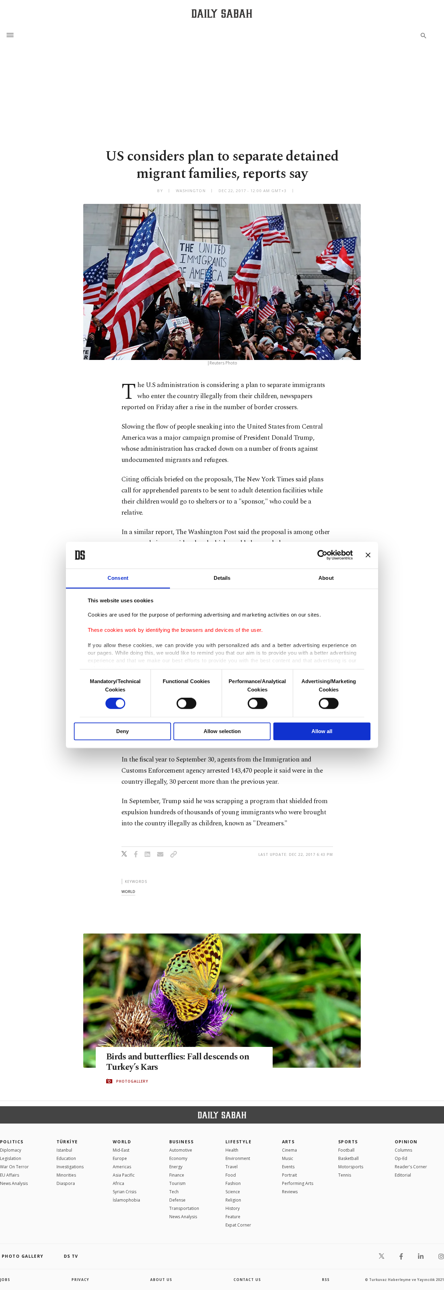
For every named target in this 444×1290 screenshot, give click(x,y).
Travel (231, 1167)
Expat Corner (238, 1225)
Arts (288, 1142)
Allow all (321, 731)
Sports (348, 1142)
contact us (247, 1279)
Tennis (344, 1175)
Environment (237, 1158)
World (122, 1142)
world (128, 891)
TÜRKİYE (67, 1142)
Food (230, 1175)
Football (346, 1150)
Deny (122, 731)
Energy (175, 1167)
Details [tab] (222, 578)
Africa (118, 1183)
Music (287, 1158)
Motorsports (350, 1167)
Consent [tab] (118, 578)
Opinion (406, 1142)
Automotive (180, 1150)
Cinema (289, 1150)
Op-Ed (401, 1158)
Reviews (290, 1192)
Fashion (233, 1183)
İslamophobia (126, 1200)
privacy (80, 1279)
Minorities (66, 1175)
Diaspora (66, 1183)
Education (66, 1158)
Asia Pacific (124, 1175)
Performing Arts (297, 1183)
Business (181, 1142)
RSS (326, 1279)
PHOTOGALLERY (132, 1081)
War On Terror (14, 1167)
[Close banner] (368, 555)
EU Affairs (9, 1175)
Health (231, 1150)
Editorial (403, 1175)
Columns (403, 1150)
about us (161, 1279)
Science (232, 1192)
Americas (122, 1167)
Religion (233, 1200)
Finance (176, 1175)
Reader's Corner (411, 1167)
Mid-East (121, 1150)
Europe (120, 1158)
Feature (232, 1217)
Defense (177, 1200)
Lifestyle (238, 1142)
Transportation (184, 1208)
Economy (178, 1158)
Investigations (70, 1167)
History (232, 1208)
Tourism (177, 1183)
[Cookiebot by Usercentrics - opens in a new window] (322, 555)
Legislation (10, 1158)
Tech (174, 1192)
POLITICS (12, 1142)
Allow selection (222, 731)
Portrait (289, 1175)
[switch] (186, 703)
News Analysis (14, 1183)
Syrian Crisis (124, 1192)
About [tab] (326, 578)
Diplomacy (10, 1150)
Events (288, 1167)
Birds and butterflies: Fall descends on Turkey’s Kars (177, 1062)
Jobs (5, 1279)
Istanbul (64, 1150)
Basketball (348, 1158)
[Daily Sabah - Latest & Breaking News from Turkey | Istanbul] (221, 13)
